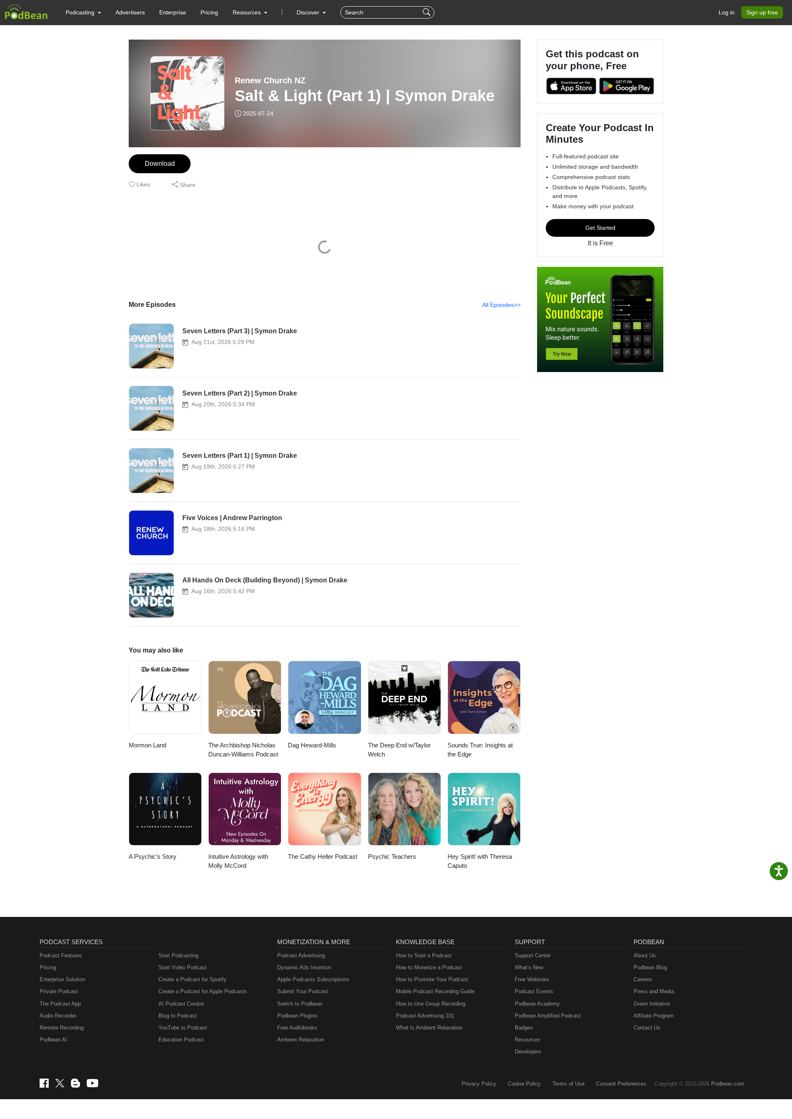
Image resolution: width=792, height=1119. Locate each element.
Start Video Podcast (182, 967)
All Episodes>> (501, 305)
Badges (524, 1028)
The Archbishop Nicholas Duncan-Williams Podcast (243, 750)
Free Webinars (532, 979)
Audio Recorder (58, 1016)
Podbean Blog (650, 967)
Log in (727, 12)
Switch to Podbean (299, 1004)
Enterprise (172, 12)
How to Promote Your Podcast (432, 979)
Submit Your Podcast (302, 991)
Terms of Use (568, 1084)
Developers (528, 1051)
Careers (643, 979)
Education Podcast (181, 1040)
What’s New (529, 967)
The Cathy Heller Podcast (322, 856)
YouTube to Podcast (182, 1028)
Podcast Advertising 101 (425, 1016)
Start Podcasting (178, 955)
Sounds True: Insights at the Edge (480, 750)
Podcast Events (534, 991)
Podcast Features (61, 955)
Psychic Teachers (392, 856)
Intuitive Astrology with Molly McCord (238, 861)
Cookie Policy (524, 1084)
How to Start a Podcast (424, 955)
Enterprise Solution (62, 979)
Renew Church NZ (270, 80)
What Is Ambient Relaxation (429, 1028)
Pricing (209, 12)
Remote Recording (62, 1028)
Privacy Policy (479, 1084)
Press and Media (654, 991)
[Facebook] (44, 1083)
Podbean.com (727, 1084)
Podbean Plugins (297, 1016)
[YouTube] (92, 1083)
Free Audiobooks (297, 1028)
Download (160, 163)
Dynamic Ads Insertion (304, 967)
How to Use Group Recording (430, 1004)
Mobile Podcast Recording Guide (435, 991)
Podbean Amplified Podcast (548, 1016)
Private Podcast (59, 991)
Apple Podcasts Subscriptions (313, 979)
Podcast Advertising (301, 955)
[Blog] (75, 1083)
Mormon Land (147, 745)
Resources (527, 1040)
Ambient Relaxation (300, 1040)
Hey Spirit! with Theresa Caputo (480, 861)
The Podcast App (60, 1004)
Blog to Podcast (177, 1016)
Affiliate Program (654, 1016)
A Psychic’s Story (153, 856)
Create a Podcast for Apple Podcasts (202, 991)
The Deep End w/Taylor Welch (399, 750)
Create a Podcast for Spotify (192, 979)
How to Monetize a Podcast (429, 967)
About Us (645, 955)
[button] (83, 12)
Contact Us (647, 1028)
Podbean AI (53, 1040)
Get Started (600, 227)
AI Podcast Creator (181, 1004)
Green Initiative (652, 1004)
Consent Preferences (621, 1084)
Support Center (533, 955)
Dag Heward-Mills (312, 745)
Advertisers (130, 12)
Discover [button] (309, 12)
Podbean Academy (537, 1004)
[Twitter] (59, 1083)
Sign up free (762, 12)
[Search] (427, 12)
